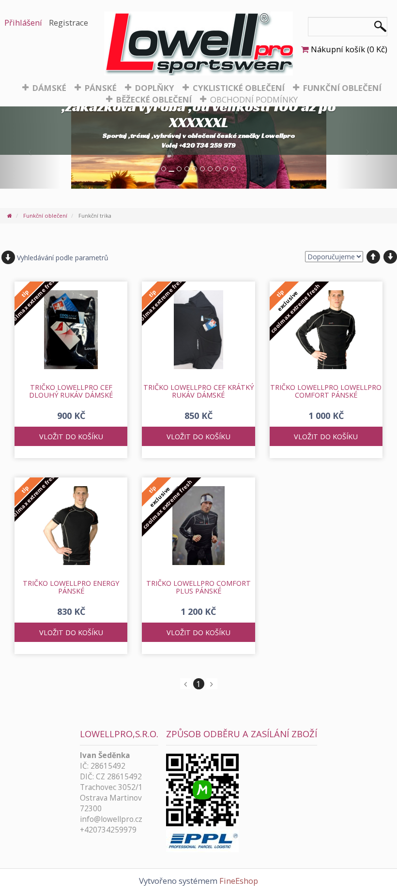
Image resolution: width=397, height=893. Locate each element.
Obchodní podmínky (254, 99)
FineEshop (238, 880)
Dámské (49, 87)
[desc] (390, 257)
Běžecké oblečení (154, 99)
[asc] (373, 257)
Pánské (101, 87)
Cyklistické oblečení (239, 87)
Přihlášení (23, 22)
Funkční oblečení (342, 87)
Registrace (68, 22)
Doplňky (154, 87)
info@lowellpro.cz (111, 819)
